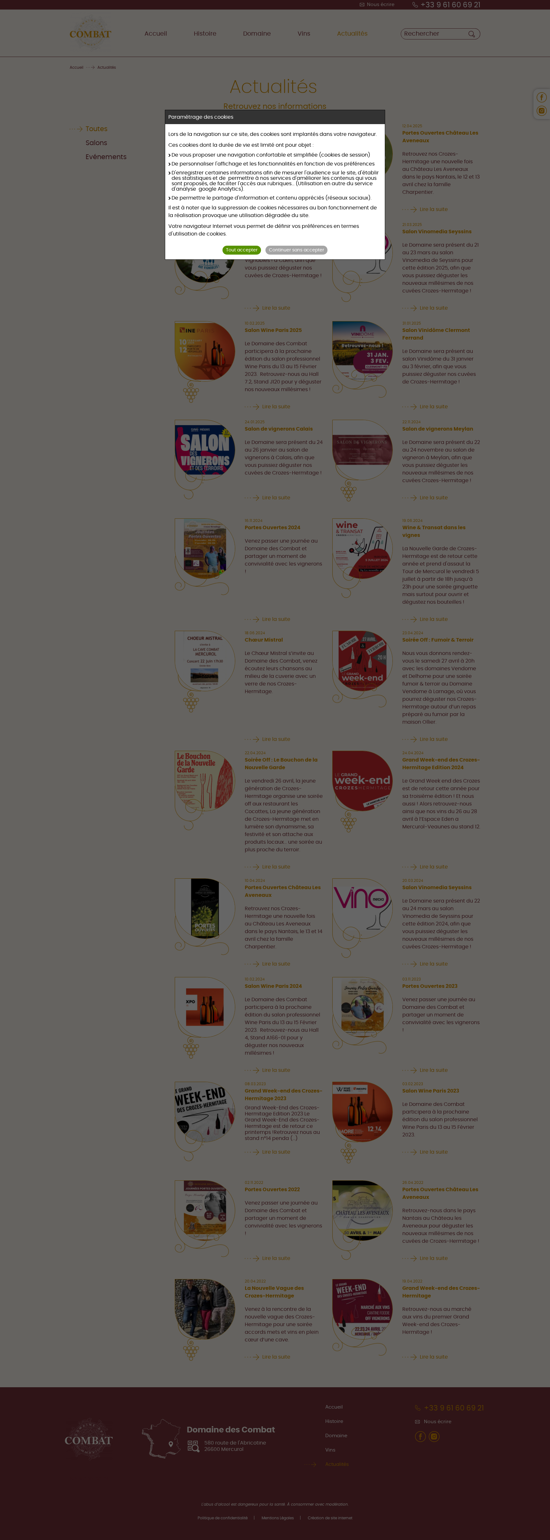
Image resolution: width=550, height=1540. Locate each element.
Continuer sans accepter (296, 250)
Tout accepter (241, 250)
